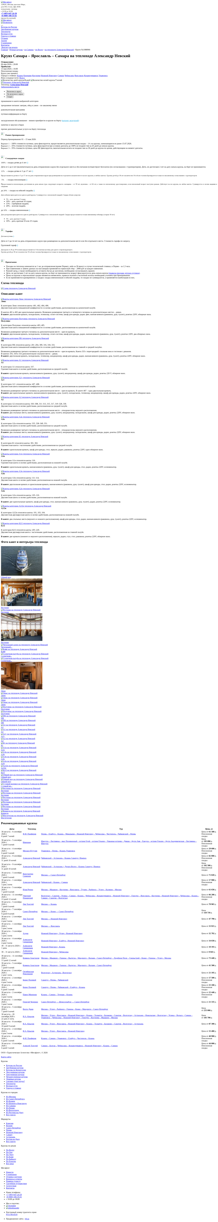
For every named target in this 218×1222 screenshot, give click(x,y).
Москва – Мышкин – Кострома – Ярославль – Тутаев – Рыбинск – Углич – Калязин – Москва (81, 890)
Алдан (25, 933)
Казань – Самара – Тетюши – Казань (56, 995)
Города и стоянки (8, 36)
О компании (6, 43)
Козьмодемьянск (91, 76)
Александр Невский (31, 858)
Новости (9, 1172)
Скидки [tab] (9, 97)
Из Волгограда (12, 1110)
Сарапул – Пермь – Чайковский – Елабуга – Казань (63, 987)
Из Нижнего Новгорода (16, 1103)
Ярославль (79, 76)
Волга (22, 78)
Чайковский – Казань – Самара (54, 882)
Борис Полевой (29, 980)
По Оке (9, 1152)
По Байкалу (11, 1159)
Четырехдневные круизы (17, 1077)
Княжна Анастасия (31, 958)
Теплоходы (5, 31)
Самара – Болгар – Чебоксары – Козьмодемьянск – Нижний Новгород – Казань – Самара (79, 1046)
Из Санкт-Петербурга (15, 1099)
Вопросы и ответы (14, 1179)
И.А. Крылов (28, 1016)
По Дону (10, 1155)
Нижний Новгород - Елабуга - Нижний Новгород (62, 941)
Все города (11, 1115)
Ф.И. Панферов (29, 834)
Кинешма (27, 76)
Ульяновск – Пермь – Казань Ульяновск (58, 851)
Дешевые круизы (13, 1079)
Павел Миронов (30, 995)
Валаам (9, 1126)
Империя (27, 842)
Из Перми (10, 1108)
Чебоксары (69, 76)
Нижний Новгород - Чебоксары (55, 952)
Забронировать (10, 87)
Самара (61, 76)
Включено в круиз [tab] (14, 91)
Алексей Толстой (30, 1046)
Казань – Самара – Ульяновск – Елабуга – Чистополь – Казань (67, 1038)
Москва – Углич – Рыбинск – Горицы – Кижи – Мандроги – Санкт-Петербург (74, 1009)
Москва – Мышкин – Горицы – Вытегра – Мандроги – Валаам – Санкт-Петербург (76, 965)
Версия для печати (9, 47)
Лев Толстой (28, 904)
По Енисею (11, 1161)
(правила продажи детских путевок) (124, 273)
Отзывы (4, 38)
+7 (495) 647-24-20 (9, 13)
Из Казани (10, 1101)
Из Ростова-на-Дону (14, 1112)
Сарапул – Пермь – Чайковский (54, 980)
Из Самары (11, 1106)
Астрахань (10, 1137)
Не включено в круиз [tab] (15, 94)
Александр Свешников (28, 940)
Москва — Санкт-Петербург (53, 875)
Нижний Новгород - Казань (53, 947)
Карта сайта (6, 1057)
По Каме (9, 1157)
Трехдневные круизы (15, 1074)
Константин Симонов (28, 875)
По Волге (10, 1150)
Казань (20, 76)
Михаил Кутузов (30, 851)
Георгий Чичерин (30, 1002)
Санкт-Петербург (30, 911)
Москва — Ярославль (50, 926)
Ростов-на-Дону (13, 1139)
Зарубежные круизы (9, 29)
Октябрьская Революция (28, 972)
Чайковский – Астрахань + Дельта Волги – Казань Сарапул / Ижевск (70, 866)
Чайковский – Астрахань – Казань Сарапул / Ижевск (63, 858)
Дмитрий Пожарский (28, 897)
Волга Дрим (28, 1009)
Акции (4, 41)
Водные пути (6, 34)
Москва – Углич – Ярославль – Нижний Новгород (62, 1031)
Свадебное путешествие (16, 1183)
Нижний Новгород (49, 76)
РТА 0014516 (11, 1214)
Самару (9, 1135)
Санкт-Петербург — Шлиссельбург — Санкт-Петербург (65, 1002)
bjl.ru (27, 1219)
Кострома (36, 76)
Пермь (9, 1130)
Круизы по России (9, 27)
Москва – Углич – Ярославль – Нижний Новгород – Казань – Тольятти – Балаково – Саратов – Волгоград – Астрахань (92, 1024)
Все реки (10, 1164)
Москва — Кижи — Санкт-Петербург (57, 911)
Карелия (9, 1123)
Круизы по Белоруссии (16, 1070)
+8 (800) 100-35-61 (9, 16)
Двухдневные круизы (15, 1072)
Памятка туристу (13, 1181)
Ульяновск (103, 76)
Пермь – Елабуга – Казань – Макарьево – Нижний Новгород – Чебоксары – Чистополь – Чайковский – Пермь (88, 834)
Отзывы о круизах (14, 1177)
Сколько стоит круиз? (15, 1081)
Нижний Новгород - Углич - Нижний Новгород (61, 933)
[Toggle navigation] (2, 25)
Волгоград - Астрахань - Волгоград (56, 973)
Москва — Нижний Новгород (54, 919)
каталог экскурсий (70, 120)
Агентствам (11, 1186)
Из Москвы (11, 1097)
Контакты (5, 45)
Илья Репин (28, 890)
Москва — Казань (49, 904)
